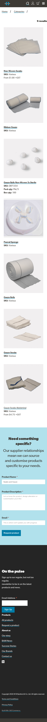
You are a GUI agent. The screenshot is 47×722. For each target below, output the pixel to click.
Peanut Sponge (11, 242)
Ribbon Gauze (10, 127)
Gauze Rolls (9, 297)
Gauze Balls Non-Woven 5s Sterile (20, 183)
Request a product (10, 625)
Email (5, 518)
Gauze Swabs (10, 353)
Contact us (7, 656)
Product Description (12, 492)
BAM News (7, 641)
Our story (6, 636)
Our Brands (7, 651)
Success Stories (9, 646)
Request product (11, 533)
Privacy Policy (7, 705)
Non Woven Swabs (13, 71)
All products (7, 620)
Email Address (9, 598)
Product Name (10, 477)
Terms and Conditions (10, 699)
